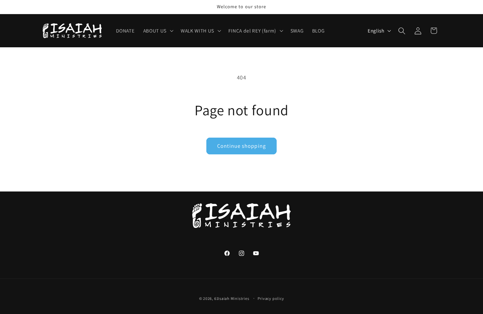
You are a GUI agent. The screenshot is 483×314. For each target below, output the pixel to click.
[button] (157, 30)
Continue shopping (241, 145)
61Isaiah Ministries (231, 298)
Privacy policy (271, 298)
